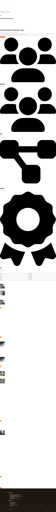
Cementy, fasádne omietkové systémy (14, 495)
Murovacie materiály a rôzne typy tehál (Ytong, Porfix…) (16, 494)
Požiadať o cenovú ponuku (4, 13)
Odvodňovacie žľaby (12, 497)
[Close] (0, 307)
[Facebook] (0, 15)
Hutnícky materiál (12, 498)
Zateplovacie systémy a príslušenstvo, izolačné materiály (16, 496)
